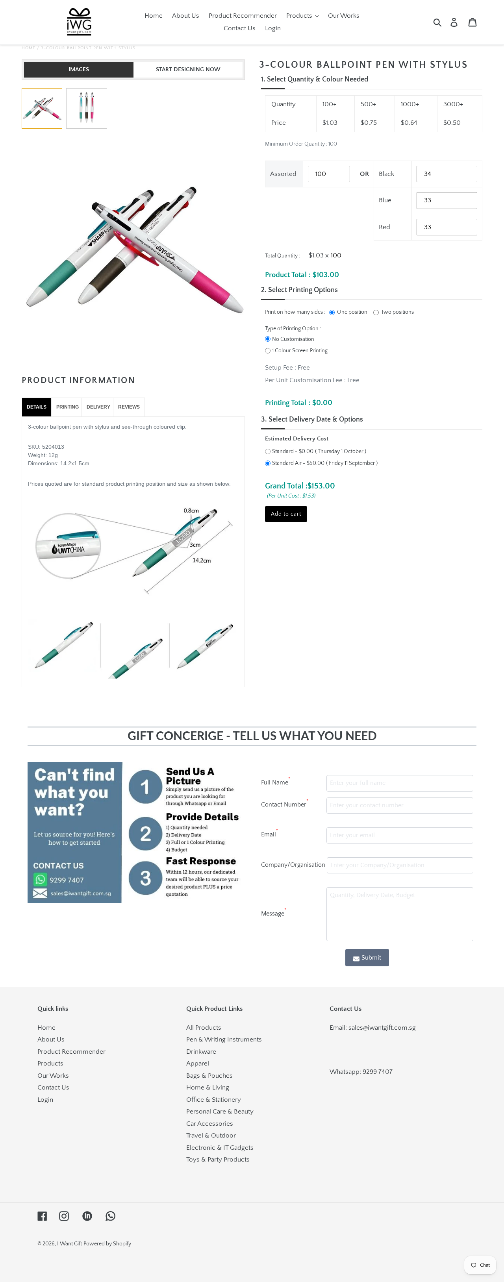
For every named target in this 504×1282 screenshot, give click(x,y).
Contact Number (284, 803)
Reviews (129, 407)
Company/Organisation (293, 864)
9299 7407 (378, 1071)
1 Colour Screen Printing (300, 351)
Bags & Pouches (209, 1075)
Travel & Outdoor (211, 1135)
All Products (203, 1027)
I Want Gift (69, 1244)
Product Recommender (71, 1051)
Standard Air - (298, 463)
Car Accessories (209, 1123)
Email (269, 833)
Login (45, 1099)
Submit (371, 957)
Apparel (197, 1063)
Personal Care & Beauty (220, 1111)
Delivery (98, 407)
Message (273, 912)
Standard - (292, 451)
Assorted (283, 174)
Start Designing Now (188, 69)
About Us (51, 1039)
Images (79, 69)
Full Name (275, 781)
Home (28, 48)
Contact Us (53, 1087)
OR (364, 174)
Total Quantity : (282, 256)
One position (352, 312)
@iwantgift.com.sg (389, 1027)
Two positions (397, 312)
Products (50, 1063)
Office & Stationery (213, 1099)
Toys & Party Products (218, 1159)
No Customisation (293, 339)
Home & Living (207, 1087)
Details (36, 407)
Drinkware (201, 1051)
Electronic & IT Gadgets (220, 1147)
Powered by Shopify (107, 1244)
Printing (67, 407)
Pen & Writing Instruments (224, 1039)
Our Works (53, 1075)
